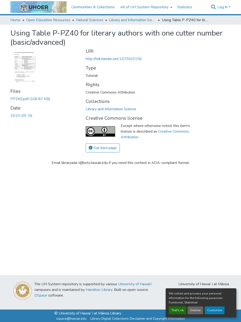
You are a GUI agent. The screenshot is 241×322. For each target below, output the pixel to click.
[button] (38, 7)
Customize (214, 310)
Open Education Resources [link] (48, 20)
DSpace (40, 295)
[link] (45, 99)
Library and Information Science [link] (132, 20)
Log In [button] (223, 7)
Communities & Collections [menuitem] (93, 7)
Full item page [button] (104, 148)
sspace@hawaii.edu (71, 318)
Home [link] (15, 20)
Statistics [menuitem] (184, 7)
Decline (195, 310)
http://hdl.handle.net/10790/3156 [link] (114, 58)
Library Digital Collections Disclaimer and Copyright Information (137, 318)
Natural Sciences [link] (89, 20)
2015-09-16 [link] (21, 115)
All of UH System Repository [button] (144, 7)
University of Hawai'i (135, 284)
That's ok (177, 310)
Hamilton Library (99, 289)
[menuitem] (145, 7)
